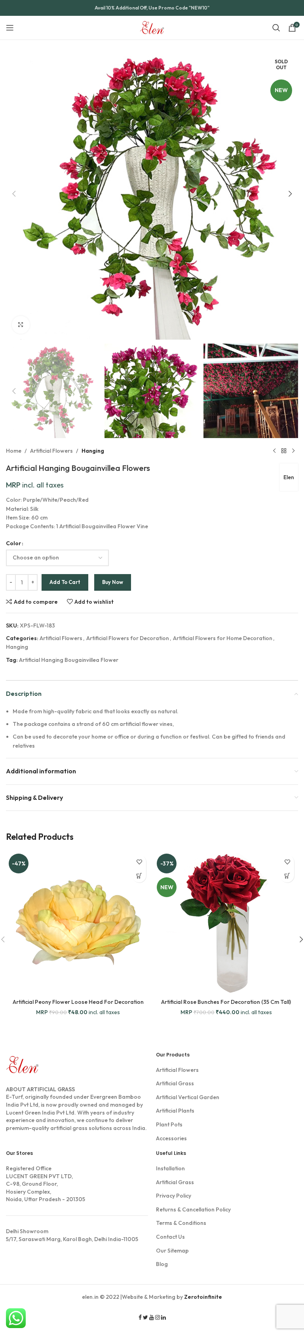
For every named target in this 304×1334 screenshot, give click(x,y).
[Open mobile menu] (10, 28)
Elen (288, 477)
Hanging (93, 450)
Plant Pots (169, 1124)
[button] (14, 194)
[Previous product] (274, 450)
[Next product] (293, 450)
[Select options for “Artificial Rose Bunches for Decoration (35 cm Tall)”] (287, 875)
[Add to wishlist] (139, 862)
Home (13, 450)
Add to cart (64, 582)
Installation (170, 1168)
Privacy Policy (173, 1195)
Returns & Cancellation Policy (193, 1209)
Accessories (171, 1138)
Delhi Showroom (27, 1231)
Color (13, 543)
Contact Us (170, 1236)
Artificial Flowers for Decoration (127, 638)
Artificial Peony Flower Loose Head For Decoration (78, 1001)
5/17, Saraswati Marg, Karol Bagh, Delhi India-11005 (72, 1235)
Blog (162, 1264)
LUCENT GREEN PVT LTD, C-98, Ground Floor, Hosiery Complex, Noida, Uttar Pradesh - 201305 (45, 1184)
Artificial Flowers (51, 450)
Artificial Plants (175, 1110)
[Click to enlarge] (21, 325)
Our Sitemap (172, 1250)
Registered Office (28, 1168)
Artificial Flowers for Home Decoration (222, 638)
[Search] (276, 28)
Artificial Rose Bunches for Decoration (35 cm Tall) (226, 1001)
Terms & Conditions (181, 1222)
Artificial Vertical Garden (187, 1097)
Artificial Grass (175, 1083)
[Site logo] (152, 26)
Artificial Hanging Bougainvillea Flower (68, 659)
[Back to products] (284, 450)
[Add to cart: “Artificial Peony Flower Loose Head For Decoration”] (139, 875)
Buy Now (112, 582)
